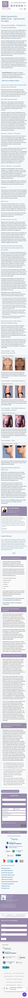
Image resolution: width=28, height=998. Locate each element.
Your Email (3, 932)
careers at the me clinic (11, 985)
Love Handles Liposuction (7, 883)
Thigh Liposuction (5, 886)
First (3, 802)
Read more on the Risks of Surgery (10, 80)
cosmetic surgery (8, 973)
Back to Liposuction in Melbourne (9, 791)
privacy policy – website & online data (14, 979)
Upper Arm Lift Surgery (7, 879)
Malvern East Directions (8, 905)
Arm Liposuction (5, 888)
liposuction (13, 42)
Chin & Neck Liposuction (7, 870)
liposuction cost (10, 600)
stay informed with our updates (10, 822)
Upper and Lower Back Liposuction (9, 881)
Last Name (3, 928)
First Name (3, 923)
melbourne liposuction (9, 976)
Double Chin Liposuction (7, 872)
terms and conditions (19, 976)
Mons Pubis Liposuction (7, 877)
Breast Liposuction (5, 868)
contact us (8, 501)
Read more (4, 528)
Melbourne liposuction (17, 500)
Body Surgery (10, 914)
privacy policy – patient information (14, 982)
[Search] (25, 6)
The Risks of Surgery (14, 832)
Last (3, 806)
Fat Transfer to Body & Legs (7, 875)
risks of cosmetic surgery (18, 973)
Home (3, 914)
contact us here (10, 602)
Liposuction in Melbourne (21, 914)
